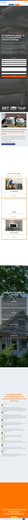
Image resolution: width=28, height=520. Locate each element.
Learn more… (14, 195)
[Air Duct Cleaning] (14, 225)
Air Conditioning (14, 191)
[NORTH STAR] (3, 2)
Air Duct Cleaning (14, 232)
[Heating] (14, 204)
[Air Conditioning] (14, 184)
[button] (26, 2)
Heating (24, 139)
